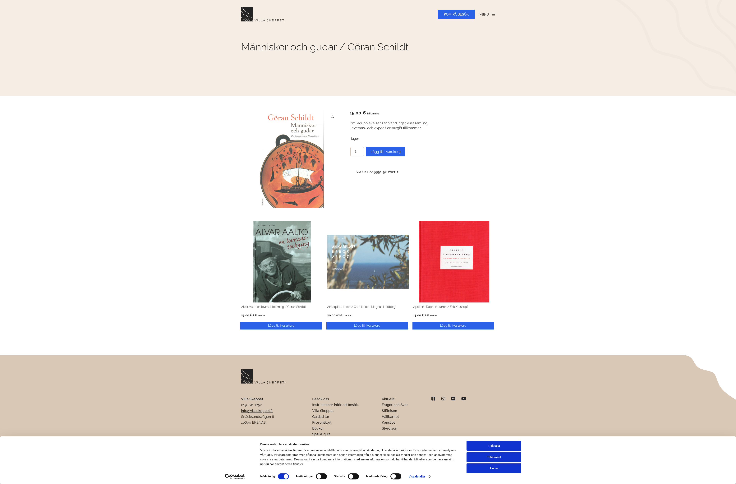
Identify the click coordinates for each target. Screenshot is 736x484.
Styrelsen (389, 428)
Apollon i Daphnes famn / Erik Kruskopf (440, 307)
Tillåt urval (494, 457)
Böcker (318, 428)
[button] (332, 116)
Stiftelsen (389, 411)
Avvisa (494, 468)
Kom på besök (456, 14)
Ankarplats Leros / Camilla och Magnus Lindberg (361, 307)
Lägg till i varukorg (386, 152)
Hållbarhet (390, 417)
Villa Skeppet (323, 411)
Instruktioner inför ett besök (335, 405)
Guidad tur (320, 417)
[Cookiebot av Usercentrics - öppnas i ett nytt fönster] (235, 476)
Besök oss (320, 399)
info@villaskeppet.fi (257, 411)
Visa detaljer (417, 476)
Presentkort (321, 422)
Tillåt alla (494, 445)
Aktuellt (388, 399)
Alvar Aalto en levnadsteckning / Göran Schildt (273, 307)
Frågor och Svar (395, 405)
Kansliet (388, 422)
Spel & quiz (321, 434)
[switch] (321, 476)
